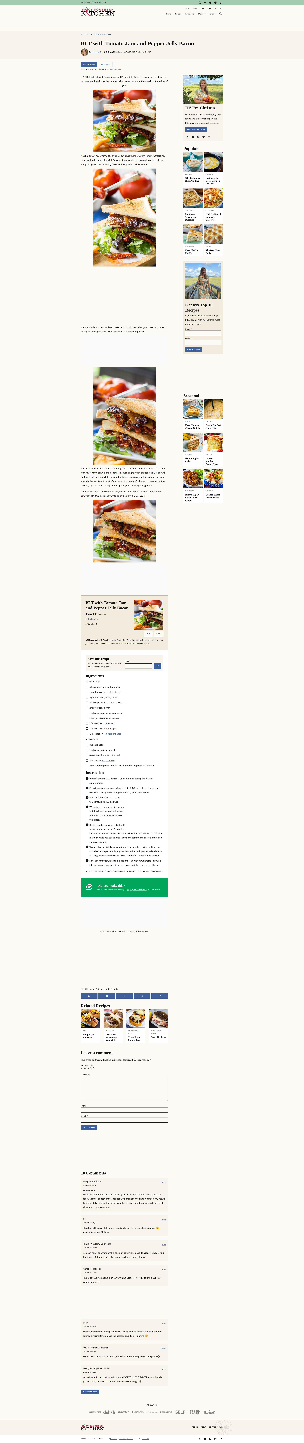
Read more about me (196, 130)
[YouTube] (205, 2)
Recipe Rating (87, 1066)
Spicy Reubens (158, 1037)
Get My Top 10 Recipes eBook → (93, 2)
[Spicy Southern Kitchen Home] (98, 11)
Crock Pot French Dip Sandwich (111, 1037)
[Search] (220, 13)
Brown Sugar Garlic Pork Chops (192, 497)
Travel (202, 8)
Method (201, 14)
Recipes (178, 14)
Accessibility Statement (126, 1439)
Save (157, 666)
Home (168, 14)
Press (209, 8)
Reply (164, 1182)
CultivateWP (145, 1439)
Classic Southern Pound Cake (212, 461)
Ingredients (189, 14)
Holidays (212, 14)
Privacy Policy (114, 1439)
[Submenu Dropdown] (181, 14)
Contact (212, 1427)
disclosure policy (116, 69)
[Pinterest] (215, 2)
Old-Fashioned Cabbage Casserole (213, 217)
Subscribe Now (193, 349)
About (187, 8)
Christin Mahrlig (96, 52)
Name (84, 1106)
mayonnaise (108, 760)
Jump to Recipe (89, 64)
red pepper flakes (112, 734)
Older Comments (90, 1392)
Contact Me (218, 8)
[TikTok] (220, 2)
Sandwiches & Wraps (103, 34)
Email (128, 661)
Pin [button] (148, 634)
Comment (86, 1075)
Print (158, 634)
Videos (195, 8)
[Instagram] (199, 2)
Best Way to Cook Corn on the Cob (213, 181)
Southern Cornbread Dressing (190, 217)
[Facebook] (210, 2)
